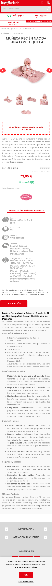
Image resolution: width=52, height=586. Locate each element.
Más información (26, 582)
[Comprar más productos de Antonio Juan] (26, 203)
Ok (26, 575)
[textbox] (23, 9)
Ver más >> (26, 210)
